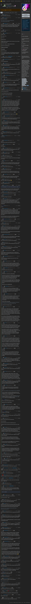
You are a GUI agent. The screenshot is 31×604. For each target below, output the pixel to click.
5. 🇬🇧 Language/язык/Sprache (24, 50)
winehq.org (7, 109)
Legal (17, 602)
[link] (9, 8)
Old (12, 12)
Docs (22, 602)
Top (3, 12)
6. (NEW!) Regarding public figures (25, 52)
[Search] (24, 1)
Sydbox (3, 397)
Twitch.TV (2, 358)
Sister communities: (25, 36)
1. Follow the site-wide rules (25, 42)
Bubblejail (13, 396)
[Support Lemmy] (21, 1)
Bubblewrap (18, 395)
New (10, 12)
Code (24, 602)
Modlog (27, 85)
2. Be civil (24, 43)
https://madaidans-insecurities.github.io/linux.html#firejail (11, 390)
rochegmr (3, 1)
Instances (19, 602)
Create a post (26, 16)
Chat (15, 12)
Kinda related (3, 136)
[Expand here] (4, 5)
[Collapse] (1, 14)
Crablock (16, 396)
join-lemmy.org (28, 602)
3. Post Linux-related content (25, 46)
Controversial (7, 12)
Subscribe (25, 14)
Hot (1, 12)
